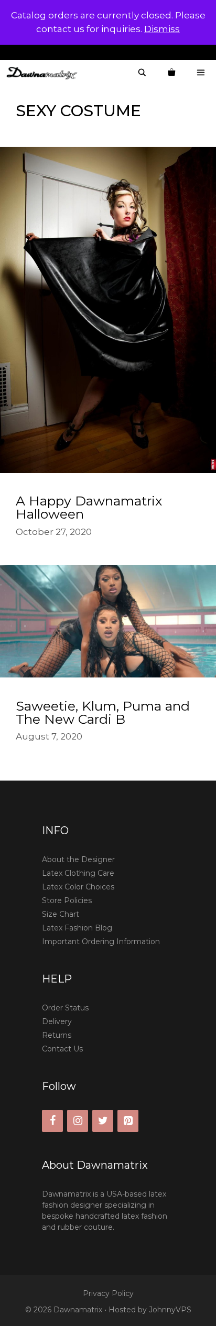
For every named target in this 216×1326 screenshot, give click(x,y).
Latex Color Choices (78, 887)
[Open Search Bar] (142, 73)
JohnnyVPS (170, 1309)
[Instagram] (77, 1121)
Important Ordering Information (101, 941)
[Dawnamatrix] (44, 73)
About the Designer (78, 859)
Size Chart (60, 914)
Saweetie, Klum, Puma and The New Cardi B (103, 712)
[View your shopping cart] (171, 73)
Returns (56, 1035)
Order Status (65, 1008)
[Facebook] (52, 1121)
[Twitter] (102, 1121)
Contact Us (62, 1049)
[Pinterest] (127, 1121)
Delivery (57, 1021)
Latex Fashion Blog (77, 928)
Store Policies (67, 900)
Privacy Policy (108, 1293)
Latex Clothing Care (78, 873)
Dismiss (162, 29)
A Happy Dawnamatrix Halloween (89, 507)
